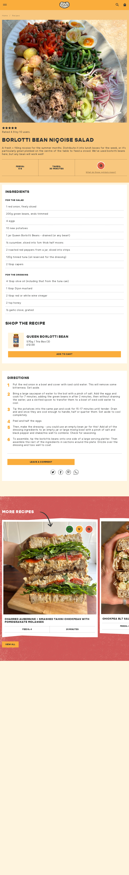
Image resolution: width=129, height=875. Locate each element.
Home (5, 15)
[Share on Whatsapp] (76, 473)
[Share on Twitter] (52, 473)
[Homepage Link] (64, 4)
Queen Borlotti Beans (26, 235)
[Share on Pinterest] (68, 473)
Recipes (16, 15)
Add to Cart (64, 354)
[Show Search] (117, 5)
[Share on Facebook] (60, 473)
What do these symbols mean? (101, 172)
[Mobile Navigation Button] (4, 4)
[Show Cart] (124, 5)
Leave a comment (41, 461)
